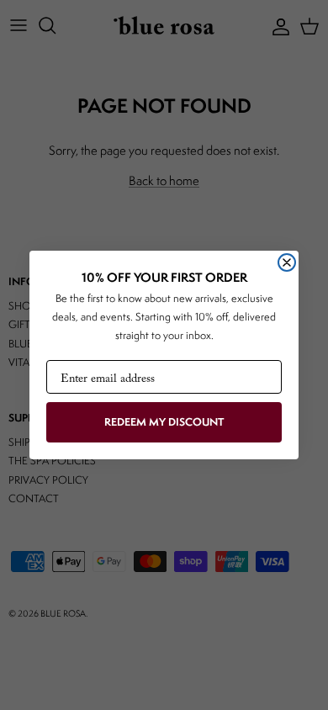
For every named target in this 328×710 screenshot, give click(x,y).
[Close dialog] (286, 262)
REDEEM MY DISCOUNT (164, 422)
